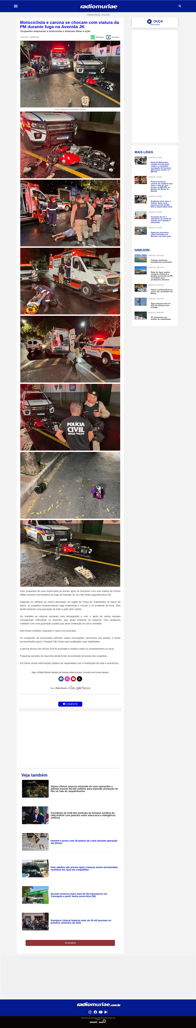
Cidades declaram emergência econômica (161, 261)
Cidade (159, 157)
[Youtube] (73, 679)
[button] (16, 6)
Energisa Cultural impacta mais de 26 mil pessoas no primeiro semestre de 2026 (81, 921)
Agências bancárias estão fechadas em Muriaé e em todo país (161, 234)
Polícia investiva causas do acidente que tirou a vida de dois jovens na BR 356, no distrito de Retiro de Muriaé (162, 186)
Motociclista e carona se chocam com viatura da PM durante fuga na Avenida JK (69, 24)
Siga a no (59, 688)
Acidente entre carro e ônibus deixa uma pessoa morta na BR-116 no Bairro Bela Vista (161, 204)
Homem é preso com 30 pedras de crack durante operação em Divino (84, 841)
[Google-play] (106, 1012)
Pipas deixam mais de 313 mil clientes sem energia (161, 305)
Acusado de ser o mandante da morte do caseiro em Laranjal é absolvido (161, 219)
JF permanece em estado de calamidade (161, 318)
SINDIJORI (160, 255)
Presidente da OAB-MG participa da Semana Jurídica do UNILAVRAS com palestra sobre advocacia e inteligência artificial (83, 815)
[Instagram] (67, 679)
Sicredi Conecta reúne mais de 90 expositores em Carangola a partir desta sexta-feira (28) (79, 895)
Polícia (106, 15)
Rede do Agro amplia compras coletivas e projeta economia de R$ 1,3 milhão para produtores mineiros (161, 276)
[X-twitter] (79, 679)
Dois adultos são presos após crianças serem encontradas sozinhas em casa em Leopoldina (84, 868)
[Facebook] (61, 679)
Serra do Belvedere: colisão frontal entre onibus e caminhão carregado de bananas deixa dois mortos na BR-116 (161, 167)
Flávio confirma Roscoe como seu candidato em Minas (162, 291)
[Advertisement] (155, 49)
